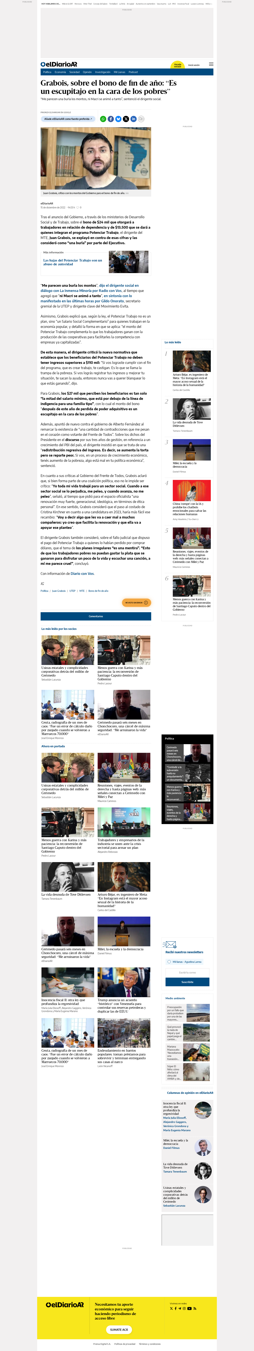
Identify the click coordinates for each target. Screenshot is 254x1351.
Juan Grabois (58, 590)
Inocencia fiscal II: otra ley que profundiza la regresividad (63, 1002)
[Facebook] (111, 119)
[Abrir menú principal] (211, 64)
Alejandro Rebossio (108, 851)
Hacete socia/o (177, 65)
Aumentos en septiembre (145, 4)
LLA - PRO (172, 4)
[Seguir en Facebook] (176, 1308)
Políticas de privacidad (124, 1344)
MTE (81, 590)
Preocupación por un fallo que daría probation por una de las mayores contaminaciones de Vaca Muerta (176, 1013)
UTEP (72, 590)
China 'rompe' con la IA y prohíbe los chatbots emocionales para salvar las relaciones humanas (189, 509)
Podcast (133, 71)
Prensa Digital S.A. (102, 1344)
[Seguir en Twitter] (171, 1308)
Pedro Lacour (105, 683)
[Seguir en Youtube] (189, 1308)
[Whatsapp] (103, 119)
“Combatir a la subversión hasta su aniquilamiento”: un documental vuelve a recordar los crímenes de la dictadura (175, 773)
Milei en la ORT (67, 4)
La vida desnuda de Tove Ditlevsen (66, 894)
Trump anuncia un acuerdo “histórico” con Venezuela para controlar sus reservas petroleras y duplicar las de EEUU (122, 1005)
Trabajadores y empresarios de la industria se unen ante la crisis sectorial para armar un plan (121, 844)
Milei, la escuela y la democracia (120, 949)
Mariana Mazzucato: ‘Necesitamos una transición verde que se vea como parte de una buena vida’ (174, 1053)
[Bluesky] (118, 119)
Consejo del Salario (100, 4)
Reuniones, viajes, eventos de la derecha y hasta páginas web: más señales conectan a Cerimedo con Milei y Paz (122, 791)
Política (47, 71)
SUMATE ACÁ (119, 1329)
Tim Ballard (113, 4)
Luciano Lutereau (197, 4)
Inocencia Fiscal (183, 4)
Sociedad (74, 71)
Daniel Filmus (105, 953)
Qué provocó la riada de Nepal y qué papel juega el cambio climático (174, 1033)
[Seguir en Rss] (195, 1308)
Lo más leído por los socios (59, 629)
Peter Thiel (87, 4)
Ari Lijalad (130, 4)
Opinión (87, 71)
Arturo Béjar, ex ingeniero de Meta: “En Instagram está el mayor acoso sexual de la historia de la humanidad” (122, 900)
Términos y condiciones (150, 1344)
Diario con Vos (82, 573)
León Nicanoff (105, 1066)
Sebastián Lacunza (51, 679)
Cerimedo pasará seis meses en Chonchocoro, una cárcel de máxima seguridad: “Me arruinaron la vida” (124, 726)
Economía (60, 71)
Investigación (102, 71)
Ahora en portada (53, 746)
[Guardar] (141, 119)
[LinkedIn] (133, 119)
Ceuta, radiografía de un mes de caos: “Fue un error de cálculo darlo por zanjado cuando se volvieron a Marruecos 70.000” (66, 728)
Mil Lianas (119, 71)
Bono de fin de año (98, 590)
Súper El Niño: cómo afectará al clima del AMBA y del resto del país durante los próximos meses (174, 1072)
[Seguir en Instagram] (184, 1308)
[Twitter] (126, 119)
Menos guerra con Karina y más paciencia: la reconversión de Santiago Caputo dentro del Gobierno (120, 673)
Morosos (78, 4)
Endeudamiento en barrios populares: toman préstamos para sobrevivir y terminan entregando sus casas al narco (122, 1056)
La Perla (122, 4)
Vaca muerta (161, 4)
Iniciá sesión (194, 65)
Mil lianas (209, 4)
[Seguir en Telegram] (179, 1308)
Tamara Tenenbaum (51, 898)
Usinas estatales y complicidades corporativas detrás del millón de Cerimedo (65, 671)
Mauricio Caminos (107, 800)
